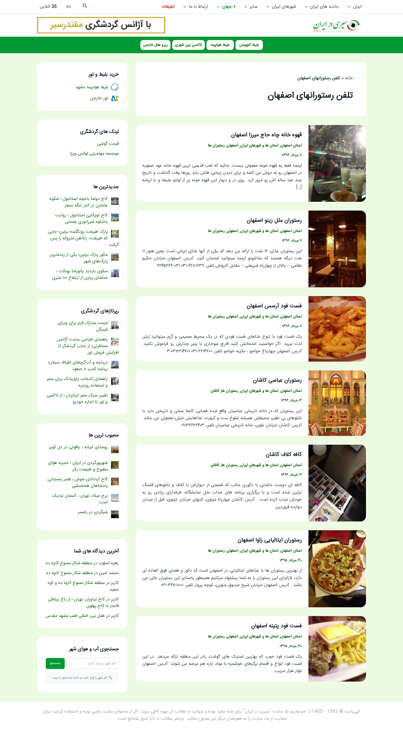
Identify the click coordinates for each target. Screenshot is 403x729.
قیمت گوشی (108, 143)
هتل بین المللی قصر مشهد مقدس (75, 616)
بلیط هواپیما (220, 45)
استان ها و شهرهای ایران (259, 145)
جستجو (55, 663)
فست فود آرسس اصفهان (274, 306)
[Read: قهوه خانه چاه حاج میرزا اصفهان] (337, 163)
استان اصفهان (291, 145)
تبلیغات (168, 6)
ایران (357, 6)
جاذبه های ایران (324, 6)
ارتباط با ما (198, 6)
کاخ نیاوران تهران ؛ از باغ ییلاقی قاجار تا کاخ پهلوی (83, 603)
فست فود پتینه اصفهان (276, 626)
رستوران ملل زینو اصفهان (274, 220)
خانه (349, 78)
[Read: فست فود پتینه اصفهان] (337, 649)
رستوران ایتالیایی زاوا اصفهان (270, 540)
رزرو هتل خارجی (155, 45)
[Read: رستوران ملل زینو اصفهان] (337, 249)
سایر (254, 6)
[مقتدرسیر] (101, 25)
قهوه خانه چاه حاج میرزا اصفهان (266, 135)
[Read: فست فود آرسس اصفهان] (337, 329)
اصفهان (232, 145)
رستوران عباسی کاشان (277, 380)
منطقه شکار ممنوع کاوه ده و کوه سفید (83, 586)
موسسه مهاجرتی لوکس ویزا (94, 153)
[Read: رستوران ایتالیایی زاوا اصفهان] (337, 569)
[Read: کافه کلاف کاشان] (337, 483)
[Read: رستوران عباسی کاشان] (337, 403)
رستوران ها (216, 145)
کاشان (215, 391)
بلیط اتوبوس (249, 45)
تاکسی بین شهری (188, 45)
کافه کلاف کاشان (284, 454)
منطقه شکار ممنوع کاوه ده (69, 563)
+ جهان (229, 6)
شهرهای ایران (284, 6)
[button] (350, 6)
